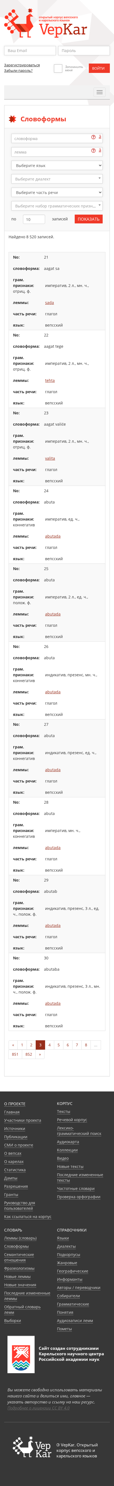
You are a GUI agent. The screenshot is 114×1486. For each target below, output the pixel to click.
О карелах (14, 1161)
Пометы (64, 1328)
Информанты (69, 1279)
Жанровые (67, 1262)
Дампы (10, 1178)
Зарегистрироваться (22, 64)
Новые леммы (17, 1276)
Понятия (65, 1312)
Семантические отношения (19, 1257)
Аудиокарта (68, 1141)
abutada (53, 536)
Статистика (15, 1169)
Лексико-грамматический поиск (79, 1130)
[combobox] (57, 179)
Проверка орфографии (78, 1196)
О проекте (14, 1103)
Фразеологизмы (19, 1268)
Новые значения (20, 1284)
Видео (63, 1158)
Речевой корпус (72, 1119)
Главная (12, 1112)
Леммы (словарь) (20, 1238)
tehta (50, 380)
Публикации (15, 1136)
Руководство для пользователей (19, 1205)
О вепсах (12, 1153)
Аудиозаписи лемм (75, 1320)
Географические (72, 1271)
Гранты (11, 1194)
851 (15, 1054)
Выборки (12, 1320)
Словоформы (16, 1246)
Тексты (63, 1111)
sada (49, 302)
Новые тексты (70, 1166)
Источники (14, 1128)
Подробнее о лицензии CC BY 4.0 (38, 1408)
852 (28, 1054)
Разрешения (16, 1186)
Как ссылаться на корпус (27, 1216)
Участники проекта (22, 1120)
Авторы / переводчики (78, 1287)
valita (50, 458)
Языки (63, 1238)
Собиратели (68, 1295)
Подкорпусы (68, 1254)
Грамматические (73, 1304)
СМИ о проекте (18, 1145)
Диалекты (66, 1246)
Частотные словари (76, 1188)
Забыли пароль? (18, 70)
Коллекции (67, 1150)
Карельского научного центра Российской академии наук (71, 1356)
